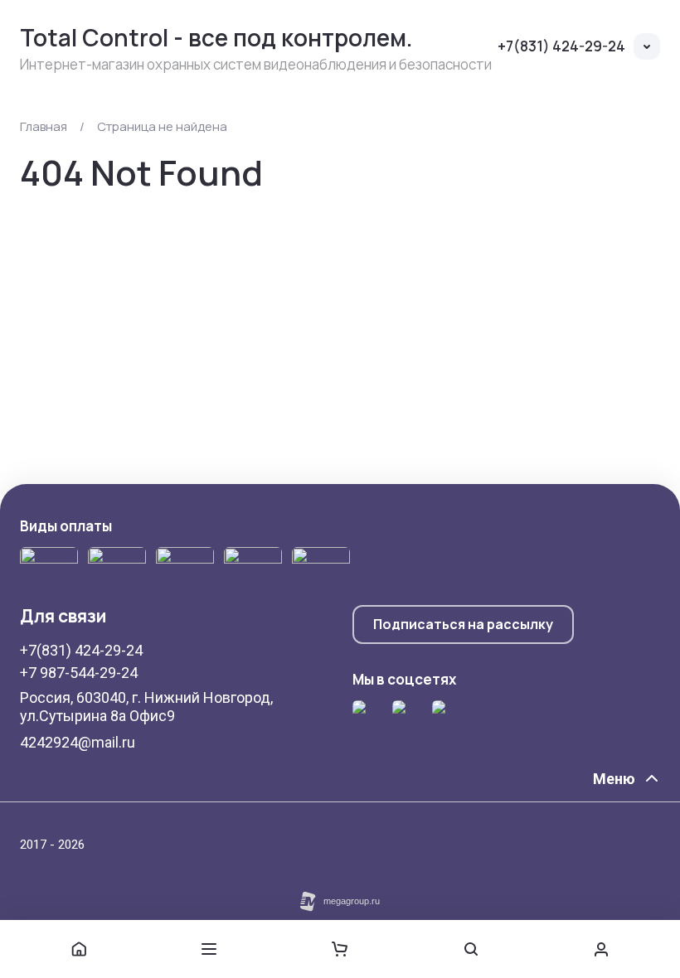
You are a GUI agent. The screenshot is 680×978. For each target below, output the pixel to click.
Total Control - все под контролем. (216, 37)
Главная (43, 126)
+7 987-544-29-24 (79, 672)
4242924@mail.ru (77, 742)
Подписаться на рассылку (463, 624)
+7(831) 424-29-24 (561, 46)
